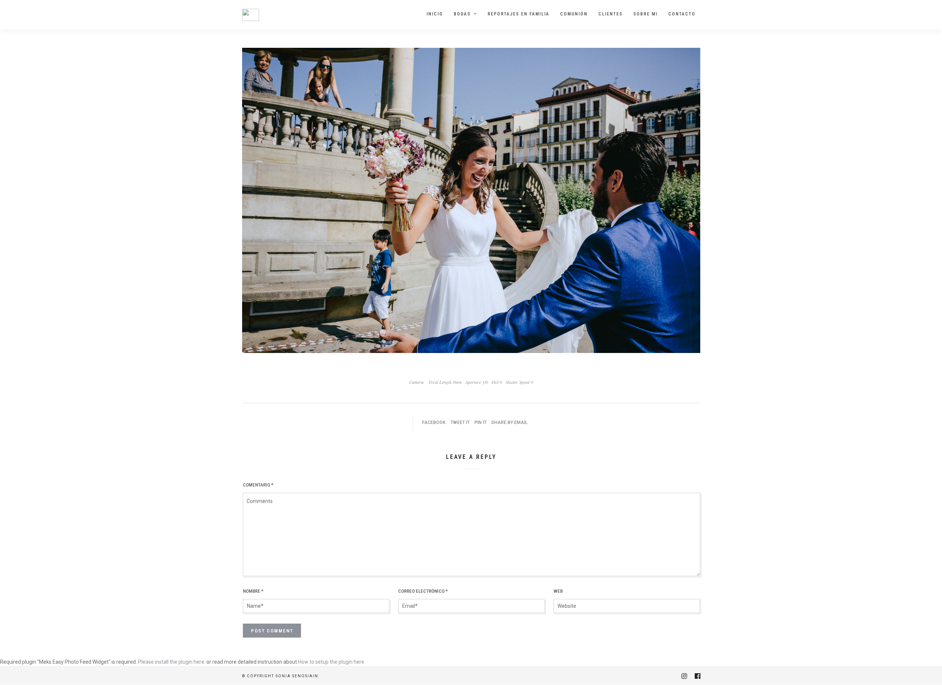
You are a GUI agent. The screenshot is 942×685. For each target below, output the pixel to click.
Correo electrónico (423, 591)
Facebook (434, 422)
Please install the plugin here (171, 662)
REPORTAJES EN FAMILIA (518, 14)
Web (558, 591)
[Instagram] (684, 676)
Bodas (462, 14)
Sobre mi (645, 14)
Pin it (480, 422)
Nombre (253, 591)
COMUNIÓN (574, 14)
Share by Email (509, 422)
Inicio (434, 14)
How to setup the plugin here (331, 662)
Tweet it (460, 422)
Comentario (258, 485)
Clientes (610, 14)
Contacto (681, 14)
